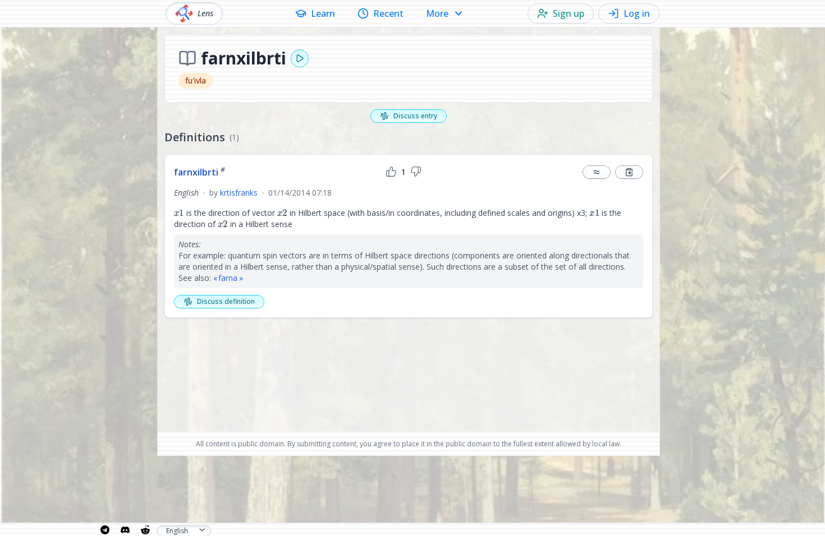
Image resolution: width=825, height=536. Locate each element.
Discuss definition (226, 301)
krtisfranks (239, 192)
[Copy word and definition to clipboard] (629, 172)
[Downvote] (416, 172)
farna (227, 277)
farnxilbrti (199, 172)
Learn (323, 13)
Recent (388, 13)
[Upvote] (391, 172)
